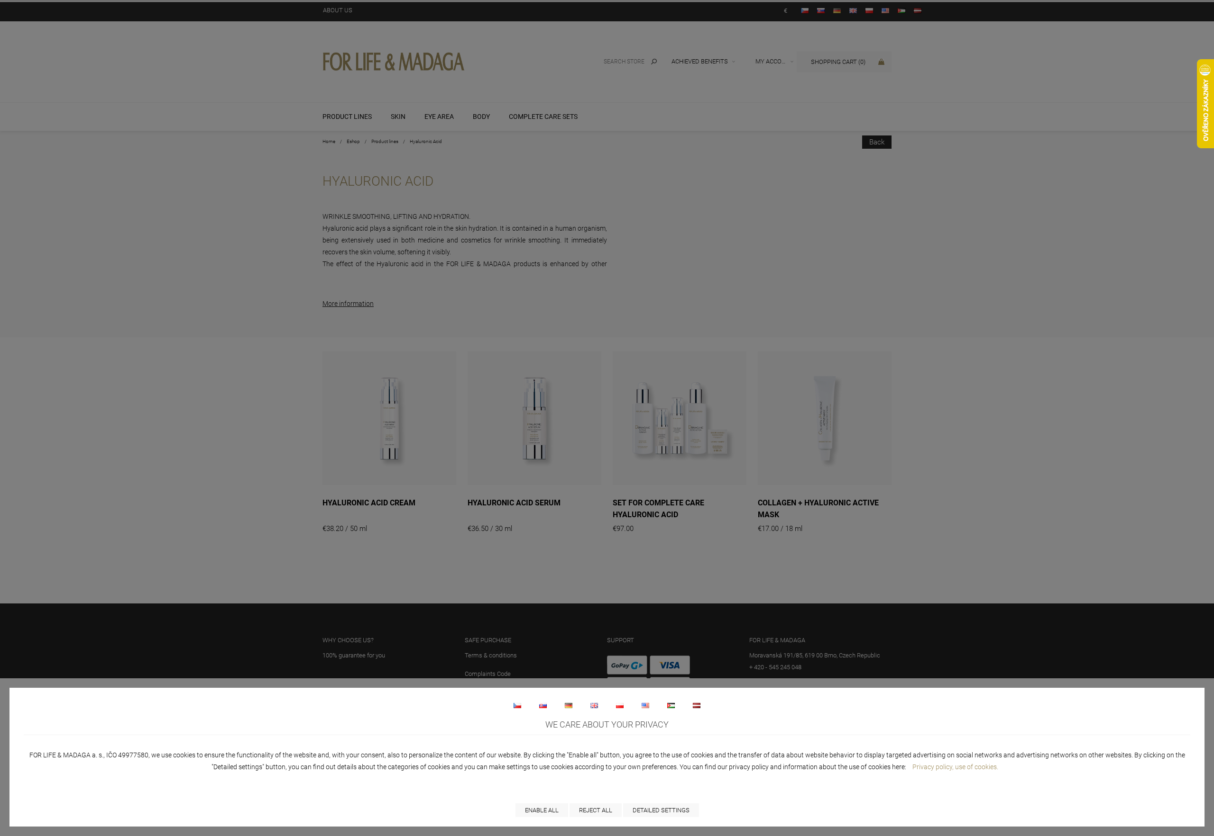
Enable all (542, 810)
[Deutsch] (568, 705)
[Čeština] (517, 705)
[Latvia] (696, 705)
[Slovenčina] (543, 705)
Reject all (595, 810)
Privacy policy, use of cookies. (955, 767)
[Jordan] (671, 705)
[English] (594, 705)
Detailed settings (661, 810)
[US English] (645, 705)
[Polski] (619, 705)
